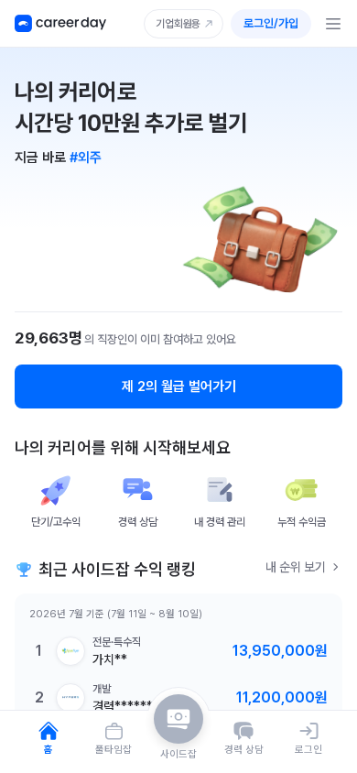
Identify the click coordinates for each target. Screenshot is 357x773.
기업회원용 (178, 23)
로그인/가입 (270, 23)
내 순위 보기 (295, 567)
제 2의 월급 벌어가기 (179, 386)
